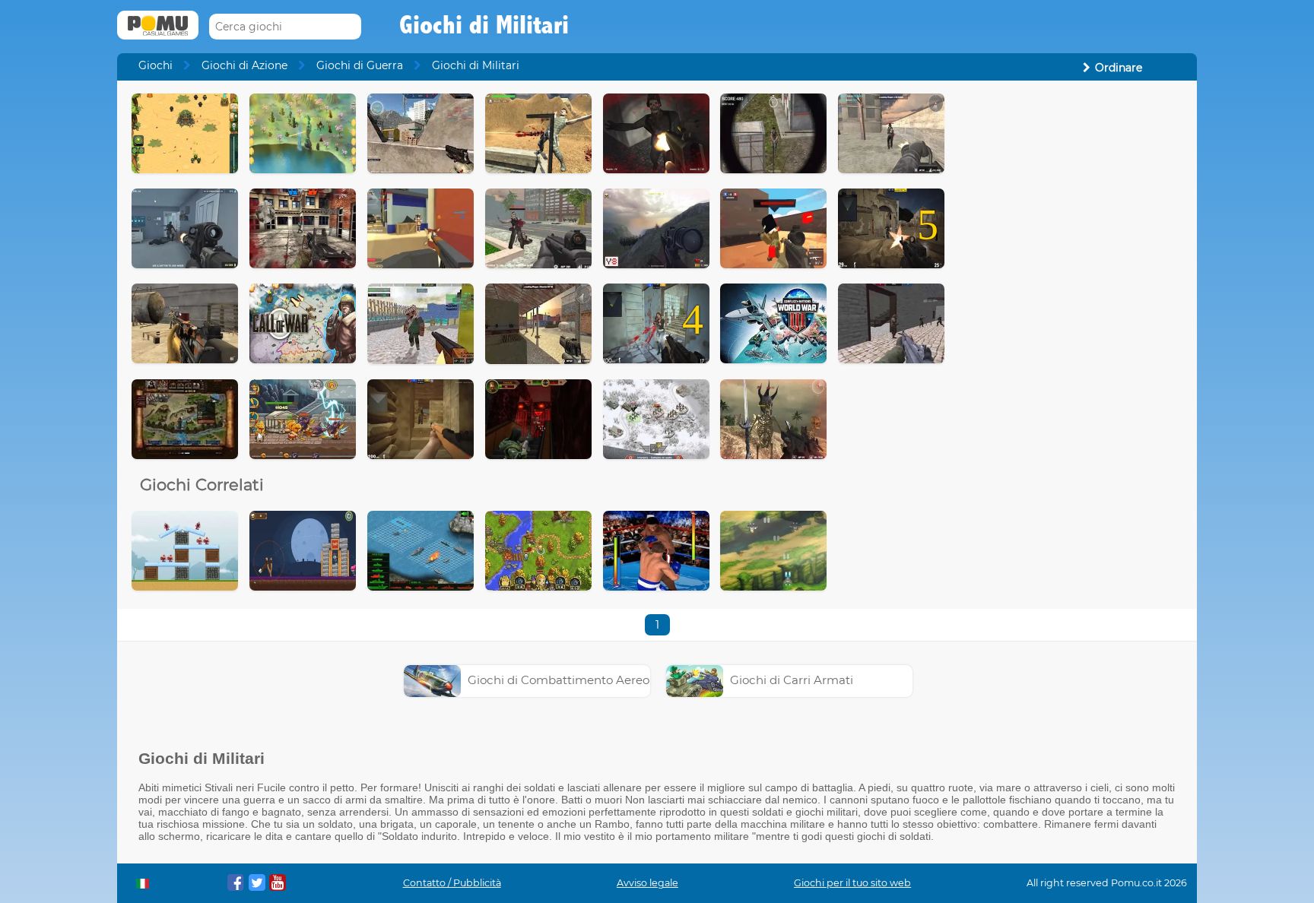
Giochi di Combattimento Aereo (558, 680)
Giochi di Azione (244, 65)
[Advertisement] (1072, 321)
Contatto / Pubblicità (452, 883)
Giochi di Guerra (359, 65)
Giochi (155, 65)
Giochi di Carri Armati (791, 680)
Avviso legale (647, 883)
